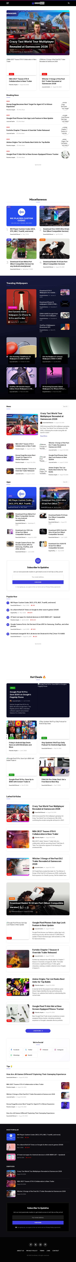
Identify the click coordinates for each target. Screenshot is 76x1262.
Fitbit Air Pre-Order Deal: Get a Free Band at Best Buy (54, 781)
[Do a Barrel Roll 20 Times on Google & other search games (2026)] (10, 1147)
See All (65, 406)
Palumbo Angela (13, 84)
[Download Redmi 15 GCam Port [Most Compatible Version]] (54, 249)
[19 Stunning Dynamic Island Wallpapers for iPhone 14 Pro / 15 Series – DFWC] (54, 377)
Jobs (48, 1250)
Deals (12, 688)
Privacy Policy (50, 587)
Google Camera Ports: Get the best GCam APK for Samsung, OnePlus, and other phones (24, 546)
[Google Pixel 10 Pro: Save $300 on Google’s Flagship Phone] (54, 698)
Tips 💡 (9, 1066)
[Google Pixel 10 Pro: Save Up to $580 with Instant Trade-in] (22, 766)
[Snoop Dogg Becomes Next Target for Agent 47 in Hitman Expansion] (65, 106)
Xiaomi (42, 239)
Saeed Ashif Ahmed (16, 51)
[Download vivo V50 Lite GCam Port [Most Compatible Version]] (10, 531)
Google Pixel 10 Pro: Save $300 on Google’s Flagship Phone (20, 694)
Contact (55, 1250)
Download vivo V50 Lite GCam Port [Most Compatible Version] (24, 532)
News (11, 36)
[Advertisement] (38, 179)
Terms (42, 1250)
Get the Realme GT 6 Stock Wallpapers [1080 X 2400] (52, 358)
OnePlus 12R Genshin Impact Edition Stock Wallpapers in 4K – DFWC (21, 388)
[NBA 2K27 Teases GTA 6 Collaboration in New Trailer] (21, 66)
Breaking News (12, 95)
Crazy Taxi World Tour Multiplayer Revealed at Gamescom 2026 (51, 416)
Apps (8, 207)
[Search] (69, 3)
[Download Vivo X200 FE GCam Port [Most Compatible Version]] (43, 544)
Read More (43, 436)
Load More (37, 1031)
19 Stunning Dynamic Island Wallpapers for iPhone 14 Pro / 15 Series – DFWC (54, 388)
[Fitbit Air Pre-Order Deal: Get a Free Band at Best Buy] (54, 766)
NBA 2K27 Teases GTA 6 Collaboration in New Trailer (20, 80)
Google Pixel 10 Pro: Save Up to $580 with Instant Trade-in (21, 781)
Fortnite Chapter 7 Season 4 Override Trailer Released (28, 130)
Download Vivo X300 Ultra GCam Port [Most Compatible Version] (56, 230)
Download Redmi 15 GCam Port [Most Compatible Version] (55, 263)
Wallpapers (12, 307)
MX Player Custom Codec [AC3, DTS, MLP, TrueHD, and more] (22, 230)
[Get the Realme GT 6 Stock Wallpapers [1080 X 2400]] (54, 347)
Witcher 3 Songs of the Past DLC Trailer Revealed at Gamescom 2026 (53, 81)
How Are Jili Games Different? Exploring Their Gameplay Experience (36, 1074)
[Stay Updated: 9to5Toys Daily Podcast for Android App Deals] (54, 730)
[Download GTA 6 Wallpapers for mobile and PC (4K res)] (65, 292)
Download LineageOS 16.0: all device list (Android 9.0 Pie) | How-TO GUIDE (38, 634)
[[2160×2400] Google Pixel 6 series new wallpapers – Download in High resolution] (65, 315)
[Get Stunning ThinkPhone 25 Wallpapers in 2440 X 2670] (21, 347)
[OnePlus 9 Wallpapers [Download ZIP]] (65, 327)
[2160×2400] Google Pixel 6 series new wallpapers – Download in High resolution (49, 315)
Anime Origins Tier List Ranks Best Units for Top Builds (28, 142)
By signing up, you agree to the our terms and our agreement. (39, 587)
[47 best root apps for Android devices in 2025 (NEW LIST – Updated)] (10, 1157)
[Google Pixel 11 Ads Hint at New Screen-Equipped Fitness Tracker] (65, 154)
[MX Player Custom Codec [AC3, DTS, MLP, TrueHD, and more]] (21, 216)
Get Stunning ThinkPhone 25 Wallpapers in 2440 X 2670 (20, 358)
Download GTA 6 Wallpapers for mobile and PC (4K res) (47, 292)
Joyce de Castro (46, 87)
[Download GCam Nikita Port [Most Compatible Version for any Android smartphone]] (21, 249)
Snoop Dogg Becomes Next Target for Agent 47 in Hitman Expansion (29, 105)
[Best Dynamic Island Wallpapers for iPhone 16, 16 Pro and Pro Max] (21, 307)
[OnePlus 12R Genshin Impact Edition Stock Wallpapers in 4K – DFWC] (21, 377)
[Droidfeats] (38, 3)
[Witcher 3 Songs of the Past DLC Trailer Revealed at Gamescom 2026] (54, 66)
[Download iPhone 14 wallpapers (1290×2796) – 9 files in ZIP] (65, 304)
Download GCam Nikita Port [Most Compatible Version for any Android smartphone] (22, 264)
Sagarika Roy (14, 322)
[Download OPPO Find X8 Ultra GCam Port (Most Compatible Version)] (43, 531)
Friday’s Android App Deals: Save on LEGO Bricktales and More (20, 745)
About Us (20, 1250)
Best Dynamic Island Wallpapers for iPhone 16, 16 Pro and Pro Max (20, 315)
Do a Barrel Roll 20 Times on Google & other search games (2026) (35, 610)
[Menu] (7, 3)
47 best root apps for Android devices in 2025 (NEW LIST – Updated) (35, 617)
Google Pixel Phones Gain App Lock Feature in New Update (29, 118)
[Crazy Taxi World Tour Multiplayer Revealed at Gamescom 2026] (38, 32)
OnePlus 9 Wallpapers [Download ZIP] (47, 326)
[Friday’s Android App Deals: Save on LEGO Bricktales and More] (22, 730)
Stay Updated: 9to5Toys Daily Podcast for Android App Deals (54, 744)
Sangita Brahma (44, 295)
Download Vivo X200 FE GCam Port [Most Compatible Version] (57, 546)
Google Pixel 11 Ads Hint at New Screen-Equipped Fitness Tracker (32, 154)
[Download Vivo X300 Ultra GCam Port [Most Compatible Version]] (54, 216)
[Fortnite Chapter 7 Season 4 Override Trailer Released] (65, 130)
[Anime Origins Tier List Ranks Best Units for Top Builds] (65, 142)
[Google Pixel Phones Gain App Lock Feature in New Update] (65, 118)
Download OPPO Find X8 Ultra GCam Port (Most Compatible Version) (57, 532)
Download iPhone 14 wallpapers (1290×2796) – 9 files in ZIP (49, 303)
